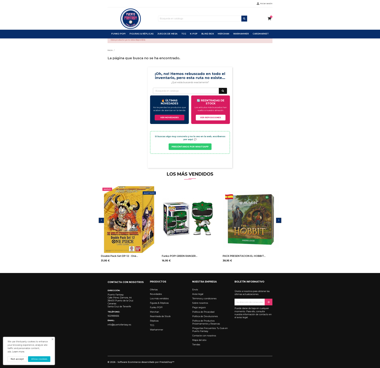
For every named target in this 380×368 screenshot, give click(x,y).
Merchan (154, 312)
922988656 (113, 316)
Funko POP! (156, 307)
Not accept (17, 359)
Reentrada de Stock (160, 316)
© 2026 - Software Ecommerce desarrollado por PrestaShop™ (141, 362)
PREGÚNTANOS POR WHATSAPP (190, 146)
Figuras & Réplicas (159, 303)
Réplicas (154, 320)
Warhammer (156, 329)
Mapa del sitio (199, 340)
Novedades (156, 294)
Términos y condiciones (204, 298)
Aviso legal (197, 294)
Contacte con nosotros (204, 335)
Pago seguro (199, 307)
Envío (195, 289)
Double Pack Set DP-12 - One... (119, 256)
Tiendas (196, 344)
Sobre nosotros (200, 303)
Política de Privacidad (203, 312)
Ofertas (154, 289)
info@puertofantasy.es (119, 324)
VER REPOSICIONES (210, 117)
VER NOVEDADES (169, 117)
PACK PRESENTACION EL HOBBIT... (244, 256)
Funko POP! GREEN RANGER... (179, 256)
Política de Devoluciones (205, 316)
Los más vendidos (159, 298)
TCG (152, 325)
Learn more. (18, 351)
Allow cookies (39, 359)
